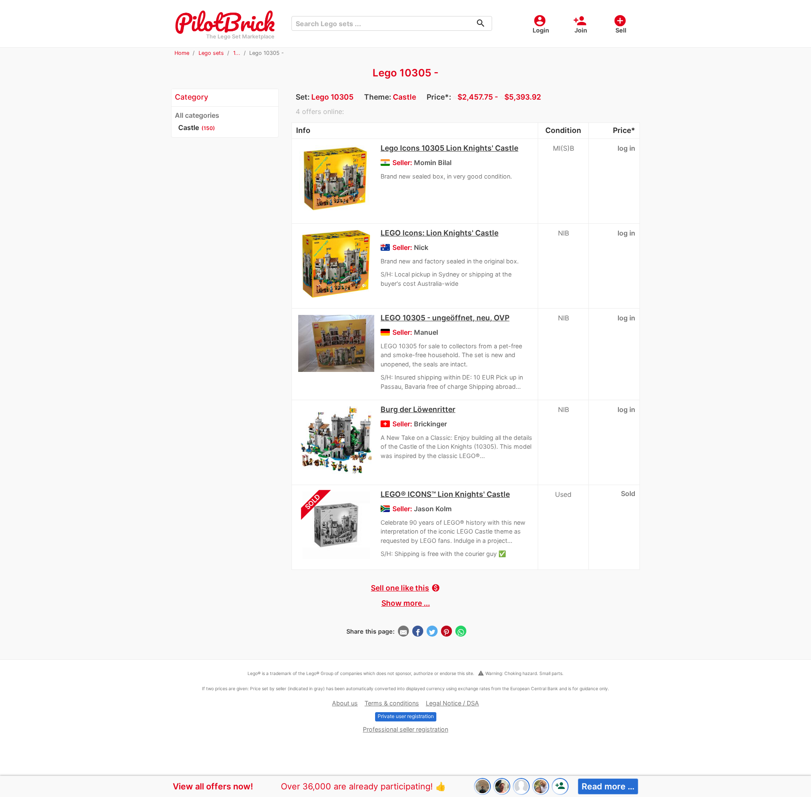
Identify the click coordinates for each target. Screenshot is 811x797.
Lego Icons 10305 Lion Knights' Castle (449, 148)
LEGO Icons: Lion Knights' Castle (439, 232)
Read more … (608, 786)
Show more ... (405, 603)
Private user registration (406, 716)
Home (181, 53)
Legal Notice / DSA (452, 703)
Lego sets (211, 53)
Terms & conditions (392, 703)
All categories (197, 115)
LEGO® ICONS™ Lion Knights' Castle (445, 494)
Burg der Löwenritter (418, 409)
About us (345, 703)
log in (626, 148)
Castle (404, 96)
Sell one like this (405, 587)
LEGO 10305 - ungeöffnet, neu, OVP (445, 317)
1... (236, 53)
